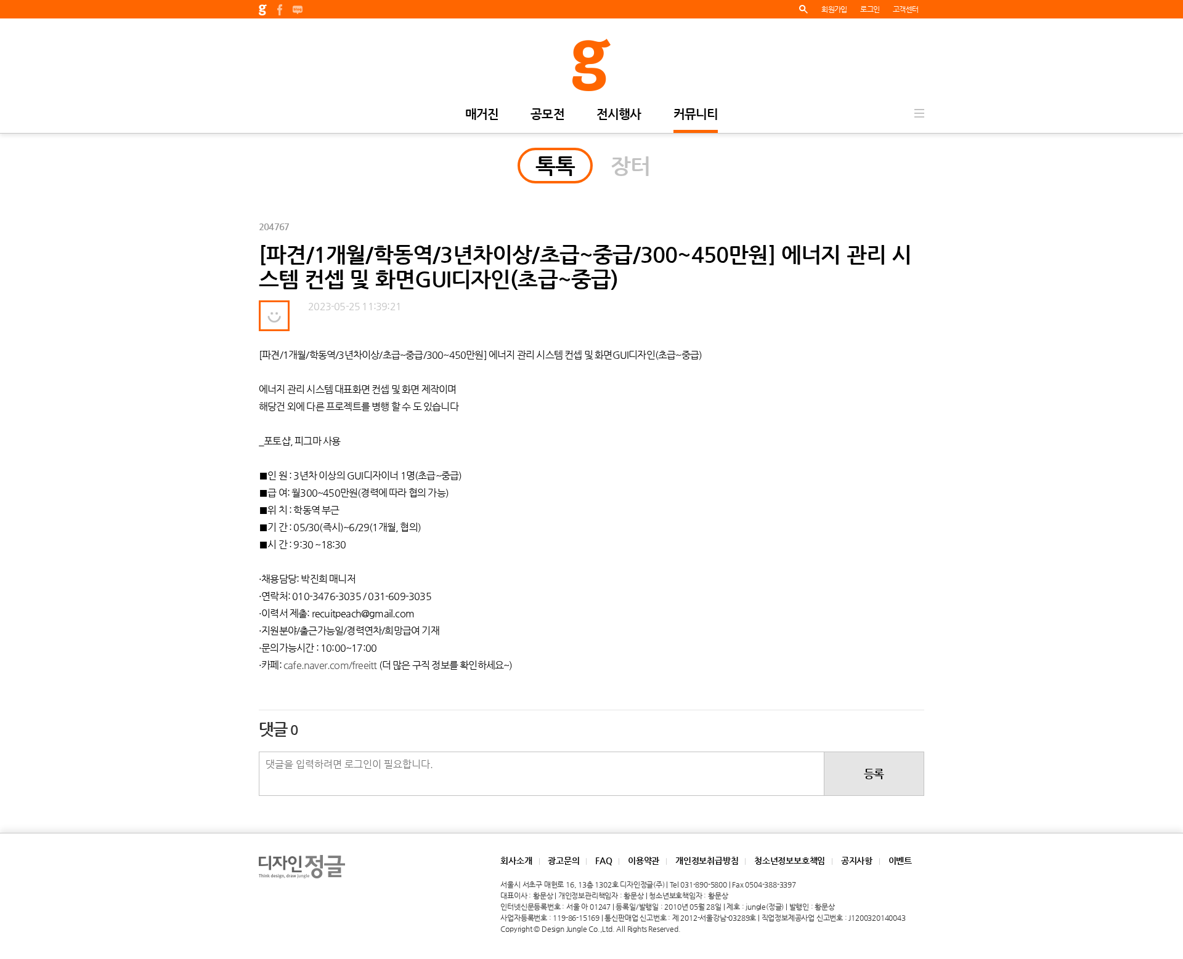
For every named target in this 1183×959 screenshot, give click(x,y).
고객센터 (905, 9)
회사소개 (516, 860)
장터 (630, 165)
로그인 (869, 9)
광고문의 (563, 860)
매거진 (482, 114)
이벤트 (900, 860)
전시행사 (618, 114)
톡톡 (555, 165)
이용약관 (643, 860)
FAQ (603, 860)
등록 (874, 773)
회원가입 (834, 9)
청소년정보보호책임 (789, 860)
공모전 (547, 114)
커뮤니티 (695, 114)
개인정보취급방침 (706, 860)
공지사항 (856, 860)
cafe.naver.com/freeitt (330, 665)
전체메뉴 (919, 113)
